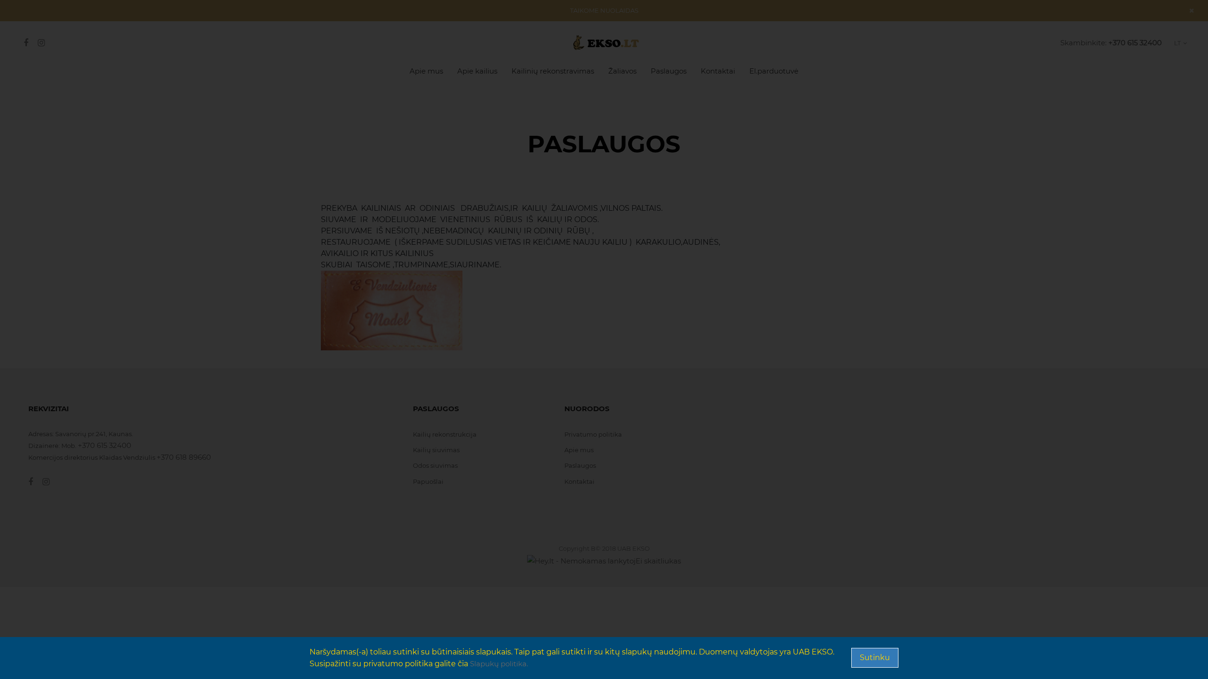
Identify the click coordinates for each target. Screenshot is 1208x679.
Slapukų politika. (499, 663)
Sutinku (875, 657)
